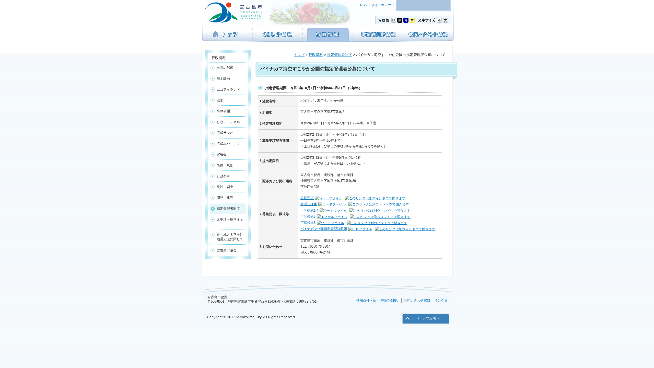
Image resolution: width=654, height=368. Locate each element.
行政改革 (223, 176)
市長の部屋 (225, 68)
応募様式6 (308, 223)
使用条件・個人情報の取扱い (378, 300)
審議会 (222, 154)
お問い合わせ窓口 (417, 300)
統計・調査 (225, 187)
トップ (299, 55)
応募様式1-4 (309, 210)
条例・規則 (225, 165)
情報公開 (223, 111)
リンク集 (441, 300)
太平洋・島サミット (230, 221)
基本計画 (223, 78)
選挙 (220, 100)
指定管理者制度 (339, 55)
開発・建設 (225, 198)
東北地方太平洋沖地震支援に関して (230, 237)
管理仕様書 (308, 204)
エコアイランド (228, 89)
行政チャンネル (228, 122)
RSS (363, 5)
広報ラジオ (225, 133)
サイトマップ (381, 5)
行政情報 (316, 55)
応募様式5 (308, 216)
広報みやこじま (228, 144)
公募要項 (307, 198)
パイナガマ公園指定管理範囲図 (323, 229)
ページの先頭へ (427, 318)
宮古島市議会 (227, 250)
